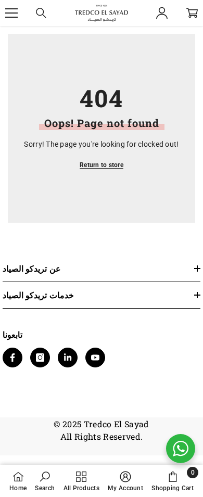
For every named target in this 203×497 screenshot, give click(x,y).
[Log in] (162, 13)
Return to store (101, 165)
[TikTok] (68, 357)
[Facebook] (12, 357)
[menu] (11, 13)
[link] (45, 481)
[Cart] (192, 13)
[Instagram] (40, 357)
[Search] (41, 13)
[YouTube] (95, 357)
